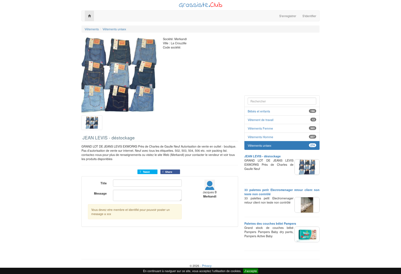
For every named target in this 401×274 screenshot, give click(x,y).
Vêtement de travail (260, 120)
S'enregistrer (287, 16)
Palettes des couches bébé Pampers (270, 223)
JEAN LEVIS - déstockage (262, 156)
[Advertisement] (282, 66)
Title (103, 183)
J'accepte (250, 271)
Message (100, 193)
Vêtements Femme (260, 128)
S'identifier (309, 16)
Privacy (207, 266)
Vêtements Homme (260, 137)
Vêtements (92, 29)
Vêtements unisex (114, 29)
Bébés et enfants (259, 111)
